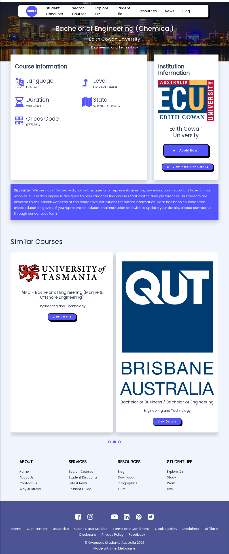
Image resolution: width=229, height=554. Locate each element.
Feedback (137, 534)
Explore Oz (101, 11)
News (169, 11)
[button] (109, 442)
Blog (186, 11)
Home (24, 471)
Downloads (126, 477)
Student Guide (80, 489)
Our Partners (37, 528)
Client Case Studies (90, 528)
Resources (147, 11)
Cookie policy (166, 528)
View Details (62, 317)
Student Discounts (54, 11)
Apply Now (187, 150)
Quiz (121, 489)
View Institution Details (190, 167)
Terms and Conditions (131, 528)
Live (170, 489)
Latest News (78, 483)
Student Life (123, 11)
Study (171, 477)
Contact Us (28, 483)
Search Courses (79, 11)
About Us (26, 477)
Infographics (127, 483)
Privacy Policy (112, 534)
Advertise (61, 528)
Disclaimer (190, 528)
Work (171, 483)
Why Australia (30, 489)
